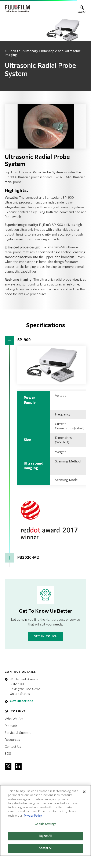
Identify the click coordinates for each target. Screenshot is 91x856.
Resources (12, 739)
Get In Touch (45, 636)
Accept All (45, 848)
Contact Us (13, 746)
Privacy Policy (33, 815)
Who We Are (14, 719)
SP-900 (24, 340)
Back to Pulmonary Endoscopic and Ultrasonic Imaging (43, 53)
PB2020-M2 (28, 558)
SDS (8, 753)
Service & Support (18, 732)
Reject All (45, 836)
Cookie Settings (45, 824)
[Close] (84, 791)
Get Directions (21, 701)
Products (11, 725)
